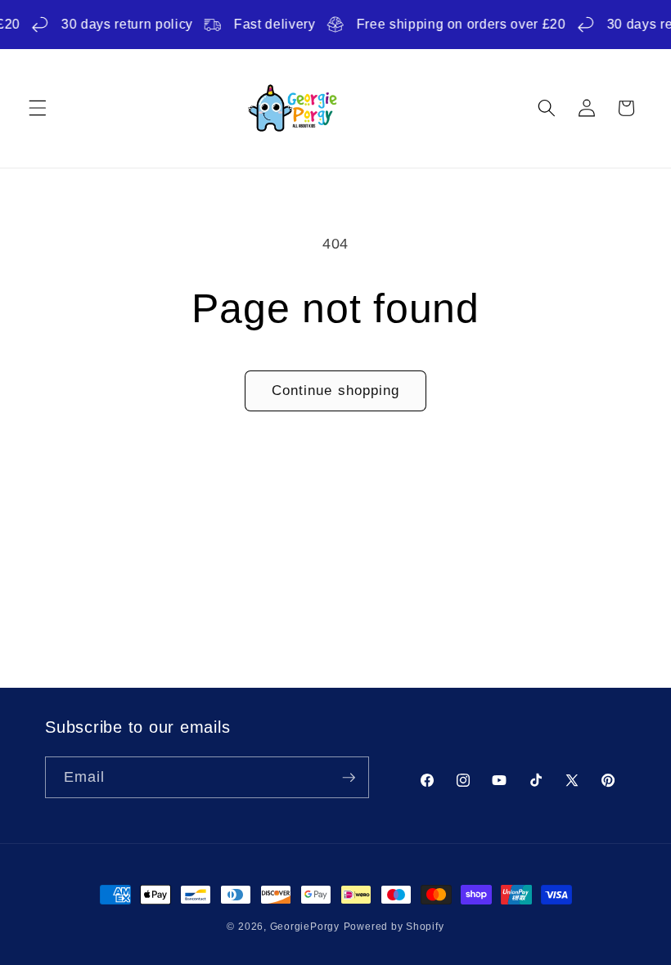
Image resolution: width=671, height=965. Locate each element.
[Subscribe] (348, 777)
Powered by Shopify (394, 926)
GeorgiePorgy (305, 926)
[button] (37, 108)
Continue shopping (336, 390)
